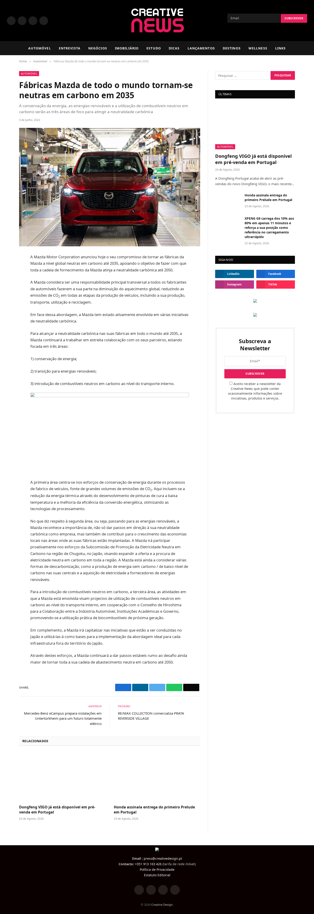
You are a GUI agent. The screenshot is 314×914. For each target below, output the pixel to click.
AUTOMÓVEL (39, 48)
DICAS (174, 48)
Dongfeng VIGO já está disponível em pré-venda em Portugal (57, 810)
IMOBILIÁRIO (127, 48)
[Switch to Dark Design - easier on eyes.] (298, 48)
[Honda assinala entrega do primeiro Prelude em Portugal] (157, 776)
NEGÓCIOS (97, 48)
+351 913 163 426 (148, 864)
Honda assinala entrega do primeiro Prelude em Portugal (154, 810)
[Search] (305, 48)
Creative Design (162, 905)
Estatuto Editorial (157, 875)
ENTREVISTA (69, 48)
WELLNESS (257, 48)
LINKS (280, 48)
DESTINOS (232, 48)
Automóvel (29, 73)
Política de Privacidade (157, 869)
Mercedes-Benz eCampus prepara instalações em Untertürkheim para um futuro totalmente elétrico (63, 718)
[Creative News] (157, 20)
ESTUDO (153, 48)
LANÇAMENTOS (201, 48)
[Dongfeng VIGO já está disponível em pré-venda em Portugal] (62, 776)
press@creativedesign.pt (163, 858)
